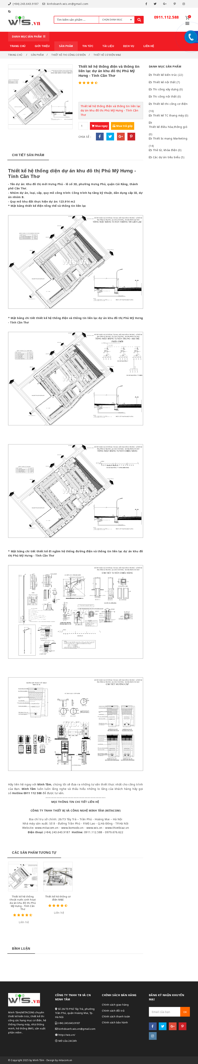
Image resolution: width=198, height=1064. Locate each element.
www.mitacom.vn (46, 828)
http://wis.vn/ (66, 1035)
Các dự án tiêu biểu (166, 157)
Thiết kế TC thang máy (168, 115)
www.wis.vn (94, 828)
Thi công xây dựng (166, 89)
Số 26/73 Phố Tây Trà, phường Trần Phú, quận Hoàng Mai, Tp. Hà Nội (75, 1013)
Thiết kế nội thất (164, 82)
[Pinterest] (175, 4)
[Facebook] (147, 4)
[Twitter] (156, 4)
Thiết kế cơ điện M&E (107, 54)
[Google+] (165, 4)
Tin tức (87, 46)
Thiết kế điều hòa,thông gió (168, 127)
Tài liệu (108, 46)
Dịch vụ (128, 46)
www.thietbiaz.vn (117, 828)
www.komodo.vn (72, 828)
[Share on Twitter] (110, 136)
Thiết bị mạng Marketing (170, 138)
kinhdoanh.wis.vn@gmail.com (67, 4)
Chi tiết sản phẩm (28, 155)
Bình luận (21, 948)
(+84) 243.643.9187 (25, 4)
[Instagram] (184, 4)
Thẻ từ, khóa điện (165, 150)
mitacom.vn (65, 1060)
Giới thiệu (42, 46)
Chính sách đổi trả (113, 1010)
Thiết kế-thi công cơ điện (68, 54)
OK (185, 1012)
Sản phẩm (37, 54)
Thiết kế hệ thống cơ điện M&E (58, 898)
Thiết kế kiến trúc (165, 75)
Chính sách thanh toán (116, 1016)
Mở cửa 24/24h (67, 1041)
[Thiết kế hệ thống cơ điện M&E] (58, 876)
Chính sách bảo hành (115, 1022)
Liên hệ (148, 46)
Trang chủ (18, 46)
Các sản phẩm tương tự (34, 852)
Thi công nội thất (165, 96)
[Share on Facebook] (100, 136)
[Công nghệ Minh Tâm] (24, 20)
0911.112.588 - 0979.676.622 (103, 832)
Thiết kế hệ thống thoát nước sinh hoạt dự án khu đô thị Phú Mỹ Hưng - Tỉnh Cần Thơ (23, 903)
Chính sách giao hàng (115, 1004)
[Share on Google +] (121, 136)
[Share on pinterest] (131, 136)
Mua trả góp (124, 126)
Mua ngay (101, 126)
